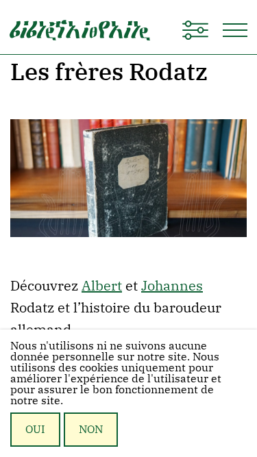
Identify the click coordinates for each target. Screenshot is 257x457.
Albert (102, 285)
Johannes (172, 285)
